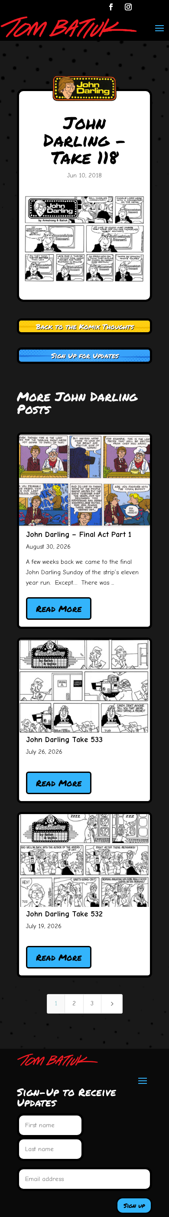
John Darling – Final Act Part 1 (78, 534)
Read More (58, 608)
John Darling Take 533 (64, 739)
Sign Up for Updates (84, 355)
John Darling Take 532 (64, 914)
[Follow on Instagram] (128, 7)
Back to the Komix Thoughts (84, 326)
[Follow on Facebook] (111, 7)
